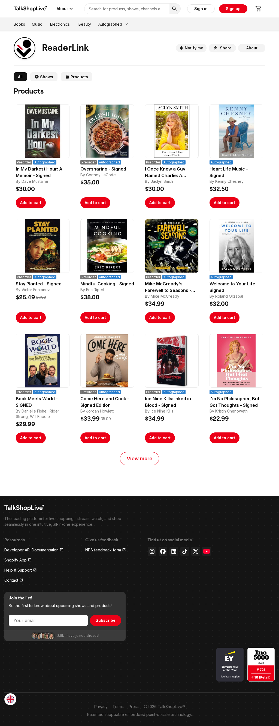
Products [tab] (79, 76)
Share (226, 48)
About (62, 8)
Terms (118, 706)
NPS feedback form (103, 550)
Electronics (60, 24)
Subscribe (106, 620)
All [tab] (20, 76)
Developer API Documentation (31, 550)
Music (37, 24)
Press (134, 706)
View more (139, 458)
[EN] (10, 699)
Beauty (84, 24)
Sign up (233, 8)
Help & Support (18, 570)
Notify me (194, 48)
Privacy (101, 706)
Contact (11, 580)
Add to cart (30, 202)
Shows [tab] (46, 76)
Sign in (201, 8)
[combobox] (10, 699)
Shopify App (15, 560)
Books (19, 24)
